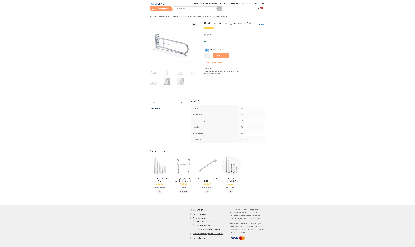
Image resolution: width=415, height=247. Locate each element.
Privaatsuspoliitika (203, 225)
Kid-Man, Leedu (217, 74)
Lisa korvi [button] (183, 192)
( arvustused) (220, 28)
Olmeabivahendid (164, 16)
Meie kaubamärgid (199, 238)
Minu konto (245, 3)
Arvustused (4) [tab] (155, 108)
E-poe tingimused (199, 218)
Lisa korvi (220, 55)
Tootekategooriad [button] (161, 9)
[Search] (219, 8)
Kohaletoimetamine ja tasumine (208, 221)
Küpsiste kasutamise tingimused (208, 229)
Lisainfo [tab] (153, 102)
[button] (194, 24)
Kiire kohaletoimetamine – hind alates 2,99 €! (207, 3)
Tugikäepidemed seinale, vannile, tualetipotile (186, 16)
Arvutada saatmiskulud (214, 62)
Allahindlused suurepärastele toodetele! (208, 234)
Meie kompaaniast (199, 214)
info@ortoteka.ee (232, 3)
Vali (159, 192)
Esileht (155, 16)
